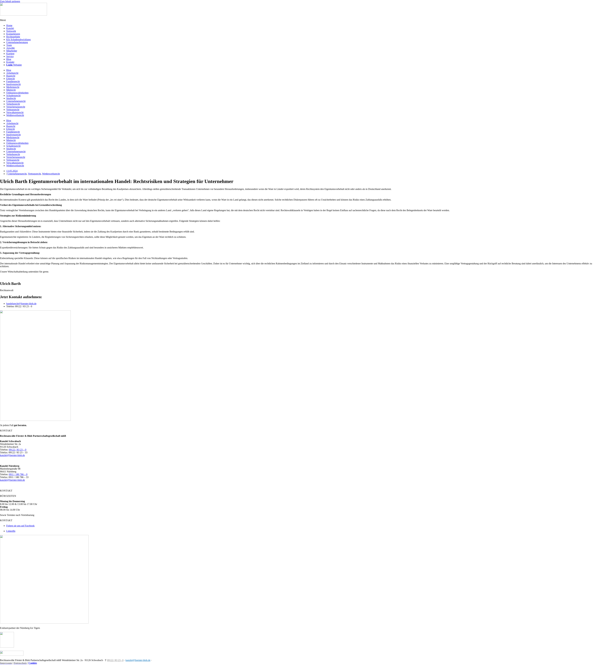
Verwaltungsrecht (14, 112)
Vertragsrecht (12, 109)
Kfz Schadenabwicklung (18, 39)
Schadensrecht (13, 95)
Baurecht (10, 75)
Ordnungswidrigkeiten (17, 92)
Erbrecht (10, 78)
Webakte (14, 65)
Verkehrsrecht (13, 104)
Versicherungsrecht (15, 106)
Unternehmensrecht (16, 101)
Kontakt (10, 62)
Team (9, 45)
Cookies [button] (32, 663)
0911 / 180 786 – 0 (18, 474)
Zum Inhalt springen (10, 1)
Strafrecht (11, 98)
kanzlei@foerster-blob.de (12, 455)
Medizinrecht (12, 87)
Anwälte (10, 48)
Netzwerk (11, 31)
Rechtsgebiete (13, 36)
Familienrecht (13, 81)
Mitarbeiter (11, 50)
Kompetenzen (13, 34)
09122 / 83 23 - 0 (115, 660)
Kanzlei (10, 28)
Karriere (10, 53)
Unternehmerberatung (17, 42)
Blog (8, 59)
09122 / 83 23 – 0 (17, 449)
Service (10, 56)
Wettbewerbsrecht (15, 115)
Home (9, 25)
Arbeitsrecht (12, 73)
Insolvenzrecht (13, 84)
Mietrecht (11, 90)
